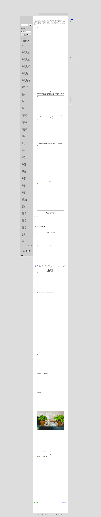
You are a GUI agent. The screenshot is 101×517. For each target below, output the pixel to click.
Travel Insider (24, 236)
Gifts (53, 20)
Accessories (24, 46)
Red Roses (56, 22)
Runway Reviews (24, 199)
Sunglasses (23, 229)
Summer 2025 (24, 226)
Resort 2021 (23, 191)
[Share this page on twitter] (37, 502)
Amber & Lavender (41, 21)
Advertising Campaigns (25, 86)
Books (23, 92)
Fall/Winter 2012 (24, 113)
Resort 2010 (23, 178)
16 (30, 250)
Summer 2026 (24, 227)
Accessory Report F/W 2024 (26, 64)
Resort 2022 (23, 192)
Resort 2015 (23, 184)
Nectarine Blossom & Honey (39, 22)
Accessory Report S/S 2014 (26, 72)
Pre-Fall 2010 (24, 159)
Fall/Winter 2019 (24, 121)
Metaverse (23, 150)
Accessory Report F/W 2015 (26, 53)
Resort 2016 (23, 185)
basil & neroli (61, 22)
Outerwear (23, 156)
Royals (23, 198)
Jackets (23, 137)
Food (22, 131)
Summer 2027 (24, 228)
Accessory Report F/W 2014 (26, 52)
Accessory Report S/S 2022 (26, 81)
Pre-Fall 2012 (24, 162)
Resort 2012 (23, 180)
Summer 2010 (24, 208)
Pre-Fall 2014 (24, 164)
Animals (23, 87)
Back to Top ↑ (61, 514)
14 (27, 250)
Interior (23, 135)
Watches (23, 240)
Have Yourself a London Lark (39, 226)
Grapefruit (58, 21)
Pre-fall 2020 (24, 171)
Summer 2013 (24, 212)
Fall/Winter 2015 (24, 116)
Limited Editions (24, 144)
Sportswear (23, 206)
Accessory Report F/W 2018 (26, 57)
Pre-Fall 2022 (24, 173)
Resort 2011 (23, 179)
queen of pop (56, 23)
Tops (22, 235)
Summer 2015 (24, 214)
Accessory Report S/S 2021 (26, 80)
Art (22, 88)
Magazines (23, 148)
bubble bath (43, 23)
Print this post (64, 216)
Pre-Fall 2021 (24, 172)
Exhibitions (23, 109)
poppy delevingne (50, 23)
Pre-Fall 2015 (24, 165)
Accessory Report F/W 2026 (26, 66)
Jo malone (63, 21)
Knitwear (23, 142)
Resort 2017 (23, 186)
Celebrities (23, 94)
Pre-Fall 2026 (24, 177)
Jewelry (23, 138)
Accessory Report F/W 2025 (26, 65)
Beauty (45, 20)
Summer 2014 (24, 213)
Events (23, 108)
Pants (23, 157)
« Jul (22, 255)
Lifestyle (23, 143)
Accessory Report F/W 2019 (26, 58)
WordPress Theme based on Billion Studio (50, 514)
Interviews (23, 136)
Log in (57, 514)
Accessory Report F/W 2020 (26, 59)
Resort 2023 (23, 193)
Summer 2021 (24, 221)
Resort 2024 (23, 194)
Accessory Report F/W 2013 (26, 51)
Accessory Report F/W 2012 (26, 50)
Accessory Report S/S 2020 (26, 79)
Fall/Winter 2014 (24, 115)
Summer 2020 (24, 220)
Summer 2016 (24, 215)
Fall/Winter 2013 (24, 114)
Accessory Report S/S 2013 (26, 71)
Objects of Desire (24, 155)
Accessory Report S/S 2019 (26, 78)
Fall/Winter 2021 (24, 123)
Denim (23, 101)
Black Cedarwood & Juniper (50, 21)
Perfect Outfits (24, 158)
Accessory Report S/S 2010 (26, 67)
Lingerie (23, 145)
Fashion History (24, 130)
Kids (22, 141)
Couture (23, 100)
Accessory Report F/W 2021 (26, 60)
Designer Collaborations (25, 102)
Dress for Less (24, 106)
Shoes (23, 201)
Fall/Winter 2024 (24, 127)
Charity (23, 95)
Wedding (23, 241)
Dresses (23, 107)
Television (23, 234)
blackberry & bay (37, 23)
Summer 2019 (24, 219)
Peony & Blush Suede (50, 22)
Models (23, 151)
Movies (23, 152)
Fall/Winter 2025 (24, 128)
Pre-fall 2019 (24, 170)
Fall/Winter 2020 (24, 122)
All (22, 45)
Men (22, 149)
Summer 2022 (24, 222)
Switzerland (23, 233)
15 (29, 250)
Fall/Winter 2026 (24, 129)
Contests (23, 99)
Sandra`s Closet (24, 200)
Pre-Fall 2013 (24, 163)
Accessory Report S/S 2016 (26, 74)
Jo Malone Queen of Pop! (39, 18)
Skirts (23, 205)
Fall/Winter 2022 (24, 124)
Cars (22, 93)
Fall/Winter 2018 (24, 120)
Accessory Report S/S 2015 (26, 73)
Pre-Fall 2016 (24, 166)
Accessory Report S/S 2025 (26, 85)
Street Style (23, 207)
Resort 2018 (23, 187)
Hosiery (23, 134)
